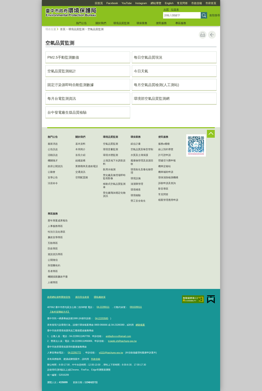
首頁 (62, 29)
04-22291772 (74, 352)
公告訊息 (53, 149)
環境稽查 (136, 189)
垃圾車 (175, 9)
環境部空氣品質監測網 (151, 98)
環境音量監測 (110, 149)
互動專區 (53, 243)
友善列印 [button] (203, 35)
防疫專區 (53, 248)
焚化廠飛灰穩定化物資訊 (114, 194)
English (169, 3)
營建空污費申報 (167, 160)
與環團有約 (54, 265)
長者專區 (53, 271)
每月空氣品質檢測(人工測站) (156, 85)
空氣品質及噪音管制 (142, 149)
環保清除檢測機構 (168, 177)
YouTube (127, 3)
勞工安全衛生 (138, 200)
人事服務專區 (55, 226)
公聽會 (51, 171)
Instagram (141, 3)
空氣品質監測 (96, 29)
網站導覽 (156, 3)
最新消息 (53, 143)
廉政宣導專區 (55, 237)
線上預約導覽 (165, 149)
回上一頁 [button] (212, 35)
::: (40, 1)
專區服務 (180, 23)
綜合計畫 (136, 143)
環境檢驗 (136, 195)
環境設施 (136, 178)
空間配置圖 (81, 177)
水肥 (166, 9)
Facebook (112, 3)
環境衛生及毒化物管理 (142, 171)
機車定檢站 (164, 166)
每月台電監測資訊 (61, 98)
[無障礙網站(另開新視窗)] (193, 299)
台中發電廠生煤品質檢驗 (67, 112)
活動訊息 (53, 155)
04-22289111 (103, 307)
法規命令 (53, 183)
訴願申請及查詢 (167, 183)
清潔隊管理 (137, 183)
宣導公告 (53, 177)
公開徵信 (53, 259)
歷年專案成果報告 (58, 220)
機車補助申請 (165, 171)
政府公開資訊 (55, 166)
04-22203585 (101, 318)
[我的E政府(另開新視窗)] (211, 299)
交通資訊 (80, 171)
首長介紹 (80, 155)
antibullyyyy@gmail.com (118, 336)
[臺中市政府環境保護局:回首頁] (98, 13)
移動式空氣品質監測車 (114, 185)
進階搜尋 (214, 15)
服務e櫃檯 (164, 143)
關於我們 (101, 23)
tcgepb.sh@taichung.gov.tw (122, 341)
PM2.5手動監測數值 (63, 57)
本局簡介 (80, 149)
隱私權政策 (100, 297)
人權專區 (53, 282)
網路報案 (140, 324)
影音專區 (163, 188)
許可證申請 (164, 155)
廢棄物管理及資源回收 (142, 162)
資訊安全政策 (82, 297)
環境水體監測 (110, 155)
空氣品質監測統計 (61, 71)
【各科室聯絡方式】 (59, 311)
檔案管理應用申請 (168, 199)
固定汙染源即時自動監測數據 (70, 85)
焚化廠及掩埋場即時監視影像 (114, 177)
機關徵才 (53, 160)
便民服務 (161, 23)
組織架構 (80, 160)
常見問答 (182, 3)
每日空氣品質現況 (148, 57)
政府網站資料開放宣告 (58, 297)
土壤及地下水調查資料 (114, 162)
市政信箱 (196, 3)
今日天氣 (141, 71)
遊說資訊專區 (55, 254)
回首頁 (99, 3)
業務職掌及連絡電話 (86, 166)
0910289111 (136, 307)
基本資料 (80, 143)
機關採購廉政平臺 (58, 276)
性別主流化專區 (56, 231)
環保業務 (142, 23)
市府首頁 (211, 3)
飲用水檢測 (109, 169)
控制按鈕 (211, 134)
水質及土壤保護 (139, 155)
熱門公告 (81, 23)
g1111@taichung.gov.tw (111, 352)
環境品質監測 (121, 23)
